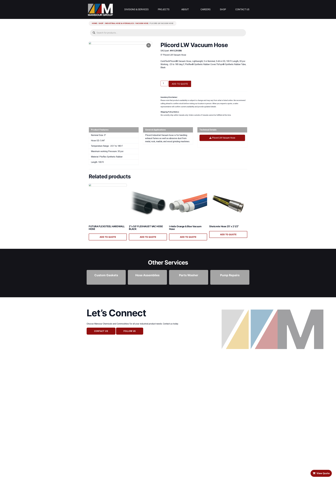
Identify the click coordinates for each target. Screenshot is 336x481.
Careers (206, 9)
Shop (223, 9)
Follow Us (130, 331)
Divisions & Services (136, 9)
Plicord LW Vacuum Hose (223, 138)
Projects (163, 9)
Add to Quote (180, 84)
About (185, 9)
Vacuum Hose (141, 23)
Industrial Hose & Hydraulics (119, 23)
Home (94, 23)
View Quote (323, 473)
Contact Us (242, 9)
